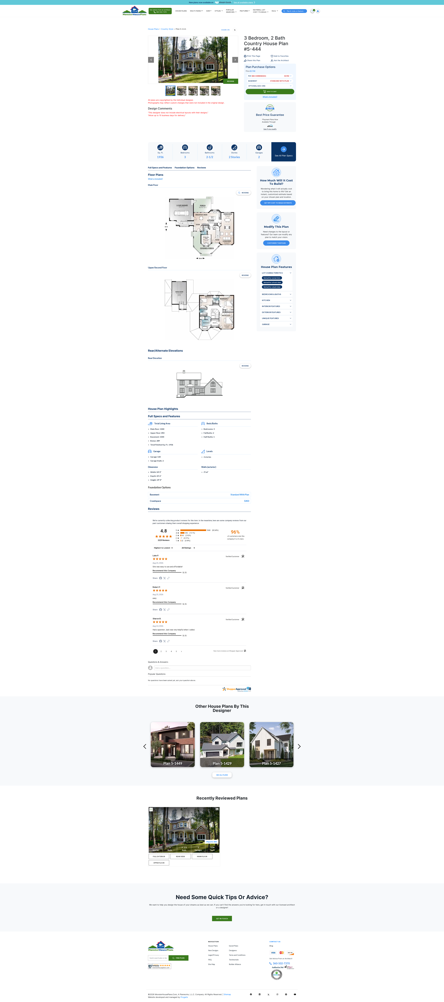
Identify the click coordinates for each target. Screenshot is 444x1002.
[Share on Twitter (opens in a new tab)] (164, 578)
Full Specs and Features (160, 167)
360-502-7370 (281, 963)
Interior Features (271, 306)
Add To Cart (272, 91)
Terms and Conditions (237, 955)
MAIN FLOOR (202, 856)
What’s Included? (270, 97)
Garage (266, 324)
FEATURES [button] (244, 11)
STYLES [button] (218, 11)
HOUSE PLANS (181, 11)
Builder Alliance (235, 964)
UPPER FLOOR (158, 863)
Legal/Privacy (213, 955)
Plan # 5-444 (211, 842)
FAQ (210, 960)
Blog (271, 946)
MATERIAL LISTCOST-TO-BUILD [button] (260, 11)
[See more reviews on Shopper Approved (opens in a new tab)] (168, 578)
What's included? (155, 179)
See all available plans (243, 2)
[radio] (199, 530)
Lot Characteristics (272, 273)
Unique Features (270, 318)
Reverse (230, 81)
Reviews (201, 167)
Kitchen (266, 300)
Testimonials (234, 960)
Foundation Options (184, 167)
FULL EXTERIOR (159, 856)
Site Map (211, 964)
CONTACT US (274, 942)
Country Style (167, 29)
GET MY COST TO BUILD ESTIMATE (278, 203)
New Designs (213, 950)
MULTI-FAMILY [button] (195, 11)
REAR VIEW (180, 856)
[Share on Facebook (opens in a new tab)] (160, 578)
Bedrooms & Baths (271, 294)
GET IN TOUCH (222, 919)
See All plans (222, 775)
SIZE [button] (208, 11)
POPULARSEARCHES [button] (230, 11)
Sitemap (227, 994)
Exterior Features (271, 312)
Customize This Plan (276, 243)
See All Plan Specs (284, 155)
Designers (233, 950)
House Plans (153, 29)
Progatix (184, 997)
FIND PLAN (180, 958)
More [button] (274, 11)
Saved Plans (233, 946)
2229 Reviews (166, 540)
